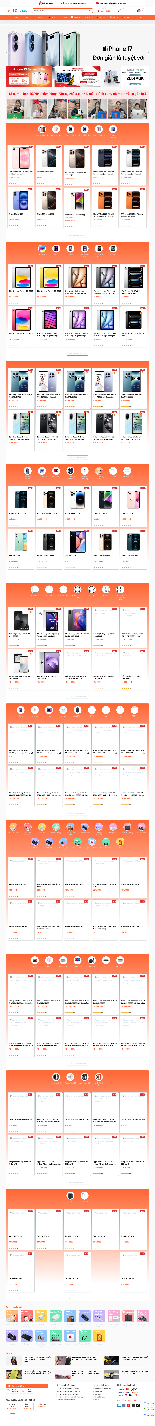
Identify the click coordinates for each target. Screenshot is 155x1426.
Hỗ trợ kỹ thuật (27, 1406)
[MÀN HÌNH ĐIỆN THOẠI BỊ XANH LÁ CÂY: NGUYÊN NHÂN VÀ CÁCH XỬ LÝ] (14, 1374)
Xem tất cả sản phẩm (76, 235)
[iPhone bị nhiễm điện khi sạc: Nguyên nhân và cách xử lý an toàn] (111, 1360)
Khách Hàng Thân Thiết (66, 1400)
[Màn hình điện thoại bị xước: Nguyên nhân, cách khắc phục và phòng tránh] (14, 1360)
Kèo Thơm (98, 1391)
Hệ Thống (144, 10)
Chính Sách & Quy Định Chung (68, 1394)
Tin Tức (97, 1400)
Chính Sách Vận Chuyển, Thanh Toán (70, 1389)
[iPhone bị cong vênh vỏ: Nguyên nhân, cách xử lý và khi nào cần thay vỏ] (63, 1374)
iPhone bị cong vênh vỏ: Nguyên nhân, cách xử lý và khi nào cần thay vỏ (85, 1373)
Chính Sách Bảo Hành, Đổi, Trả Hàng (70, 1397)
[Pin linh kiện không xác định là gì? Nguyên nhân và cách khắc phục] (63, 1360)
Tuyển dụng (42, 1405)
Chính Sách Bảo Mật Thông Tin (69, 1391)
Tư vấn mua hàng (12, 1406)
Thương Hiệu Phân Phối (103, 1389)
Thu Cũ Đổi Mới (100, 1397)
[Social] (123, 1405)
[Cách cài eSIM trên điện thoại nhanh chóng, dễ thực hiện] (111, 1374)
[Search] (90, 11)
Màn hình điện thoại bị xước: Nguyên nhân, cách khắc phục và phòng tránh (37, 1359)
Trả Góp (98, 1394)
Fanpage (12, 1415)
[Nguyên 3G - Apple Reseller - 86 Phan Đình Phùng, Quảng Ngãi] (16, 10)
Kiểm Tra (15, 1390)
